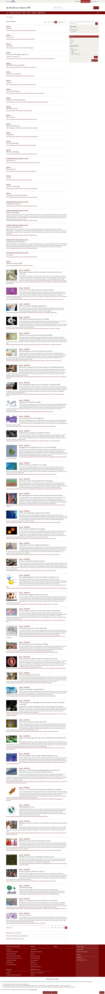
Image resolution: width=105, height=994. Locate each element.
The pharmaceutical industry (15, 242)
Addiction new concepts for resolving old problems (36, 335)
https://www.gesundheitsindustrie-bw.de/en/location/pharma (21, 248)
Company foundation (13, 204)
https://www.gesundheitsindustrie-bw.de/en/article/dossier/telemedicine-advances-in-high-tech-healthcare (33, 554)
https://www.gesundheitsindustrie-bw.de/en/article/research (21, 119)
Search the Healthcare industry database (18, 936)
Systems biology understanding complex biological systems (38, 756)
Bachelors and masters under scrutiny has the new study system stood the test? (43, 824)
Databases (34, 12)
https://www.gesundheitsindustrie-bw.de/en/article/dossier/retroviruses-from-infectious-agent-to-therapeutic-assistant (36, 668)
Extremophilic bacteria (26, 807)
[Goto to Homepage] (19, 8)
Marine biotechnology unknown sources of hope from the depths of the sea (42, 739)
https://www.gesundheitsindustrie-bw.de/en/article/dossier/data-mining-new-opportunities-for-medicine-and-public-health (35, 394)
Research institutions (13, 91)
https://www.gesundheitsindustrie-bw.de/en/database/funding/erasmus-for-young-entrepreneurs (30, 58)
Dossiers (9, 28)
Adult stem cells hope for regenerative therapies (34, 513)
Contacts (9, 82)
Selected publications (13, 126)
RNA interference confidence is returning (32, 465)
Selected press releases (36, 951)
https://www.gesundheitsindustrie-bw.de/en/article (19, 180)
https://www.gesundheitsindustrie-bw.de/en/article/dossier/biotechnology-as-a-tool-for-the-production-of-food (33, 360)
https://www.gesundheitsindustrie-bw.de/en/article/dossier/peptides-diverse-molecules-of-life (29, 411)
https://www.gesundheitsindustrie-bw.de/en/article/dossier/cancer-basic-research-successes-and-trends (32, 731)
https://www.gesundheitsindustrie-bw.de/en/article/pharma (21, 171)
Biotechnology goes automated (29, 675)
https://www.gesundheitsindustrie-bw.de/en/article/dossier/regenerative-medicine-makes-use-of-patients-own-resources (36, 908)
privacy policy (33, 989)
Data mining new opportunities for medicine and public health (39, 385)
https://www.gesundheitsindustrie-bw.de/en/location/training (21, 197)
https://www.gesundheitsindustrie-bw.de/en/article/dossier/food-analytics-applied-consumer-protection (32, 604)
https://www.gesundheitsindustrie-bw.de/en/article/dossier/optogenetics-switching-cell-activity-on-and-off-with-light (36, 457)
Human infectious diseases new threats (32, 871)
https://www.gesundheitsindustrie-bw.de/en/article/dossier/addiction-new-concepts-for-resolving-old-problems (34, 344)
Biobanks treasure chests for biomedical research (35, 841)
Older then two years (76, 54)
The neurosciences (25, 915)
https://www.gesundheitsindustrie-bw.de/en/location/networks (22, 188)
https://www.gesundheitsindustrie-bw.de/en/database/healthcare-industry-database (27, 102)
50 (52, 22)
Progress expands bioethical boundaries (32, 561)
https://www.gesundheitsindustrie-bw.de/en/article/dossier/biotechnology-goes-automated (29, 682)
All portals (74, 31)
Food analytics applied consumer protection (33, 595)
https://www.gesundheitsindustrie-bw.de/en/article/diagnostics (22, 136)
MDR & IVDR (80, 949)
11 (55, 927)
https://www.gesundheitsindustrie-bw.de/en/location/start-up (21, 206)
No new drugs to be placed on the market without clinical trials (39, 611)
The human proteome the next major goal (33, 628)
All (72, 48)
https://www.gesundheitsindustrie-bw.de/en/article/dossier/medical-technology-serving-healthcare (31, 696)
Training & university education (17, 195)
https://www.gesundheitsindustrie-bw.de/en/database (19, 48)
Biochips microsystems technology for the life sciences (36, 857)
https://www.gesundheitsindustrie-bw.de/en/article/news (20, 39)
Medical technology (12, 152)
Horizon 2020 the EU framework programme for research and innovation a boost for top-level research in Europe (39, 771)
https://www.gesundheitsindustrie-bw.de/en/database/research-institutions (25, 93)
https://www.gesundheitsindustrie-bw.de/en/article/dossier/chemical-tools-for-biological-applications (31, 312)
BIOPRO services (41, 12)
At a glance (9, 255)
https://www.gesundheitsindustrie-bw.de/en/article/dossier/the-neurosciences (26, 923)
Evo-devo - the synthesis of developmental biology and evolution (40, 789)
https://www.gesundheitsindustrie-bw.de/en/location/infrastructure (23, 162)
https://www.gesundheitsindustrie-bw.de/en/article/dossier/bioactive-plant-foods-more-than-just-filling (32, 652)
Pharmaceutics (11, 169)
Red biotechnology (12, 143)
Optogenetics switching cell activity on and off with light (37, 447)
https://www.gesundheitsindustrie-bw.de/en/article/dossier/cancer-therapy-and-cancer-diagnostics (31, 426)
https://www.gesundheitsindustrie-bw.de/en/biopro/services (21, 67)
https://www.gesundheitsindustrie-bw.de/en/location (19, 265)
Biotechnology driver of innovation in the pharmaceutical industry (41, 495)
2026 (73, 51)
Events (28, 12)
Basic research (10, 117)
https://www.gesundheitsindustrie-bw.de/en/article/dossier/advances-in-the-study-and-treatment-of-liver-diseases (34, 299)
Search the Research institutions (16, 938)
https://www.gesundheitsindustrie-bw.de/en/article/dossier (21, 30)
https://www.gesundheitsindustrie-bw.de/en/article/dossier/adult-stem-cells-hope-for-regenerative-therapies (33, 522)
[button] (97, 46)
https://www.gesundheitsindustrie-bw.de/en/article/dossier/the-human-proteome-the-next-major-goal (35, 636)
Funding (71, 40)
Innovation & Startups (82, 951)
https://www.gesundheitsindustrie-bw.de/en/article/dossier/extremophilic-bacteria (27, 816)
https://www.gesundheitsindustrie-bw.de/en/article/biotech (21, 145)
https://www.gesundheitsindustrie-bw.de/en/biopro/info (20, 76)
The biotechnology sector (14, 227)
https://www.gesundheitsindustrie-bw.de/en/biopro (19, 110)
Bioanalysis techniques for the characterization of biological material (41, 367)
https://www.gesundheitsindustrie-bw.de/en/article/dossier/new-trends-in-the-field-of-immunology (31, 538)
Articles (24, 12)
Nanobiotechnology (25, 887)
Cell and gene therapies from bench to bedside (34, 319)
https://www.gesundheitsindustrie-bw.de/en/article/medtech (21, 154)
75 (56, 22)
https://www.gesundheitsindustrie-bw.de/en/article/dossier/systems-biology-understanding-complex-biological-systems (35, 762)
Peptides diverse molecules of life (29, 402)
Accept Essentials (47, 992)
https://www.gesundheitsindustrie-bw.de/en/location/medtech (22, 220)
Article (71, 38)
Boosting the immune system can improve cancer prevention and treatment (40, 273)
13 (62, 927)
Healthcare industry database (15, 100)
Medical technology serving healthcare (31, 689)
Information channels (13, 74)
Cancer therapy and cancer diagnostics (31, 418)
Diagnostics (10, 134)
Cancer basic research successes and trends (32, 722)
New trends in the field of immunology (32, 529)
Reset (96, 57)
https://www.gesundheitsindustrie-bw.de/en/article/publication (22, 128)
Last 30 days (74, 49)
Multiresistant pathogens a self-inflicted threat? (34, 433)
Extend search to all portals (14, 933)
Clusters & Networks (13, 186)
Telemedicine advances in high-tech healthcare (34, 545)
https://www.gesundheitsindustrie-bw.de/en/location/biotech (21, 235)
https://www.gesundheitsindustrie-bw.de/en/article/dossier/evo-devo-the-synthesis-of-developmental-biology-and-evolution (34, 799)
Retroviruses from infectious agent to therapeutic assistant (38, 659)
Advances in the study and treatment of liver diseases (36, 290)
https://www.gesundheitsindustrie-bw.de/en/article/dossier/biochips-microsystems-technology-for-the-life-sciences (43, 864)
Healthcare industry (85, 1)
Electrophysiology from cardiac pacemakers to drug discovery (39, 577)
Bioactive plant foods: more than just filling (33, 644)
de (97, 12)
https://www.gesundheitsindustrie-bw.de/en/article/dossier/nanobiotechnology (39, 894)
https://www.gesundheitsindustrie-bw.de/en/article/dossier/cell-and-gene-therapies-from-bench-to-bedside (33, 328)
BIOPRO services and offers (15, 65)
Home (7, 17)
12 (59, 927)
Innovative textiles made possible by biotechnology (36, 481)
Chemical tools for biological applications (32, 306)
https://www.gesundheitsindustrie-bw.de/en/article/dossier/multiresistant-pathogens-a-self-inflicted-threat (33, 440)
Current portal (75, 29)
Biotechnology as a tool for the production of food (35, 351)
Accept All (54, 992)
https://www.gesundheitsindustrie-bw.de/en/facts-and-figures (21, 257)
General (71, 36)
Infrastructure (11, 160)
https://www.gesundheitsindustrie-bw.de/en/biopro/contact (21, 84)
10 (51, 927)
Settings (102, 992)
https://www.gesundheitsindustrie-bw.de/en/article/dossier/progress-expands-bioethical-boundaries (31, 570)
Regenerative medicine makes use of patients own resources (38, 901)
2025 (73, 52)
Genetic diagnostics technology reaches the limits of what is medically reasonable (41, 703)
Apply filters (94, 60)
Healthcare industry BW (15, 12)
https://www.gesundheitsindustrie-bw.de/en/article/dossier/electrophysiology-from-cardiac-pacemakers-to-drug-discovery (36, 588)
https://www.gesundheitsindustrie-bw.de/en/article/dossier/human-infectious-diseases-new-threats (31, 881)
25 (49, 22)
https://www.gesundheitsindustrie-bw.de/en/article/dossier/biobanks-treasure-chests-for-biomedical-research (33, 850)
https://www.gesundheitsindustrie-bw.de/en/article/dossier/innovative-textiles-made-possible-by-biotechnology (34, 489)
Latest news (10, 37)
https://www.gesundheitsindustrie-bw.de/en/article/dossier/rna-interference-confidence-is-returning (31, 474)
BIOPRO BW (77, 1)
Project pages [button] (94, 1)
